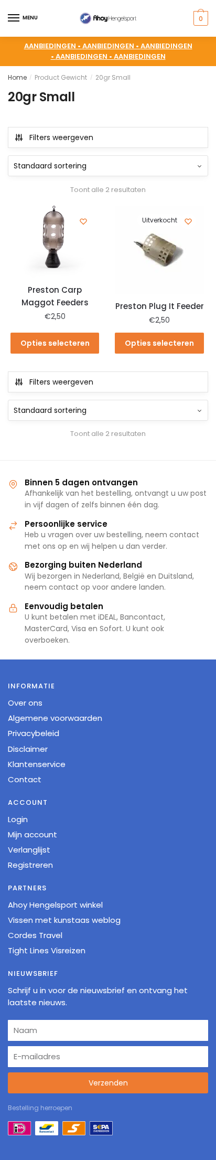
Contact (24, 779)
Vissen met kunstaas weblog (64, 919)
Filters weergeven (61, 137)
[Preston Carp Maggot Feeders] (54, 242)
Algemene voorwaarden (55, 717)
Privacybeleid (33, 733)
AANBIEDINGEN (140, 56)
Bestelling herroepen (40, 1107)
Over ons (25, 702)
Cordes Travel (35, 935)
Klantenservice (37, 764)
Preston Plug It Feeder (159, 306)
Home (17, 77)
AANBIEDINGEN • (111, 46)
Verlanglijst (29, 849)
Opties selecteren (55, 343)
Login (18, 819)
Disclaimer (28, 748)
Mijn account (32, 834)
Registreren (30, 864)
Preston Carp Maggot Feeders (55, 296)
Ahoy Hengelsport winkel (55, 904)
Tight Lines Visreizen (46, 950)
